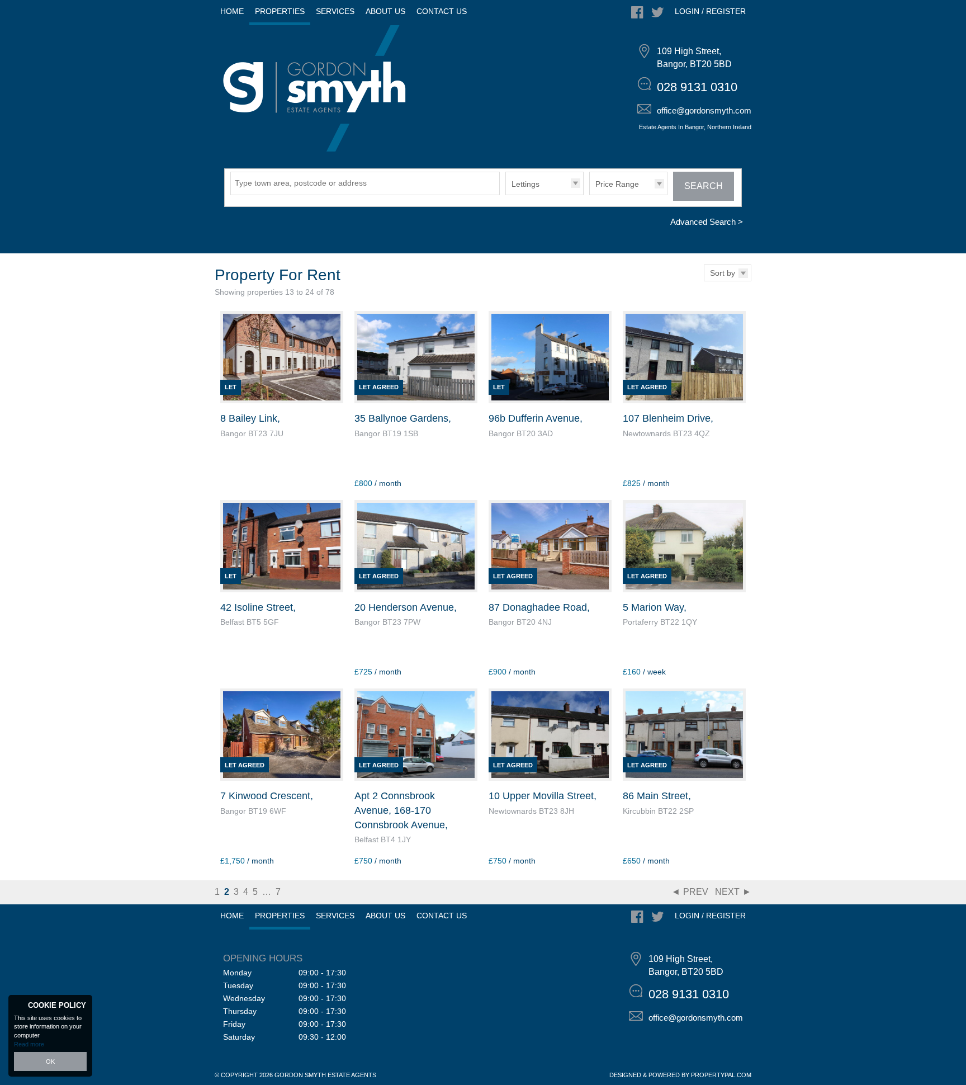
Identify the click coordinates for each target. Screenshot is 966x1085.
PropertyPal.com (721, 1075)
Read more (29, 1044)
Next (727, 892)
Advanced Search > (706, 222)
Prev (695, 892)
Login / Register (710, 11)
